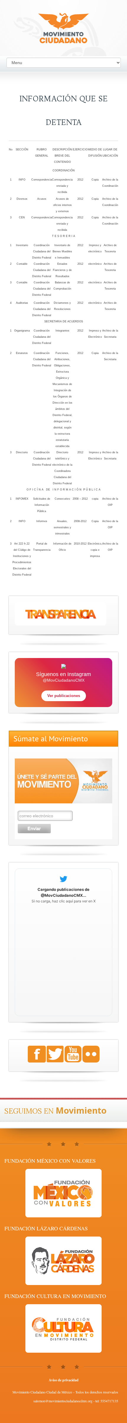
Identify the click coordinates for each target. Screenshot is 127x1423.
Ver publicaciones (63, 695)
